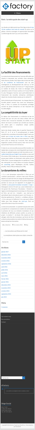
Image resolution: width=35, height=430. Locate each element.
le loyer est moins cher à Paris (18, 136)
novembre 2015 (6, 288)
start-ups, (24, 201)
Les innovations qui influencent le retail (15, 231)
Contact (3, 322)
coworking (7, 164)
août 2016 (4, 267)
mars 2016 (4, 276)
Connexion (4, 307)
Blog (27, 225)
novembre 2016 (6, 258)
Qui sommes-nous (6, 316)
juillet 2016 (4, 270)
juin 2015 (4, 297)
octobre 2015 (5, 291)
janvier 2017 (5, 252)
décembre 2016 (6, 255)
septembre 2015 (6, 294)
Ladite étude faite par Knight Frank (11, 154)
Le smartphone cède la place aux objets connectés (16, 236)
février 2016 (5, 279)
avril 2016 (4, 273)
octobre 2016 (5, 261)
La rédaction (7, 225)
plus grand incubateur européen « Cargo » (21, 185)
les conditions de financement (14, 82)
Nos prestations (5, 319)
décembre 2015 (6, 285)
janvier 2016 (5, 282)
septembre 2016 (6, 264)
